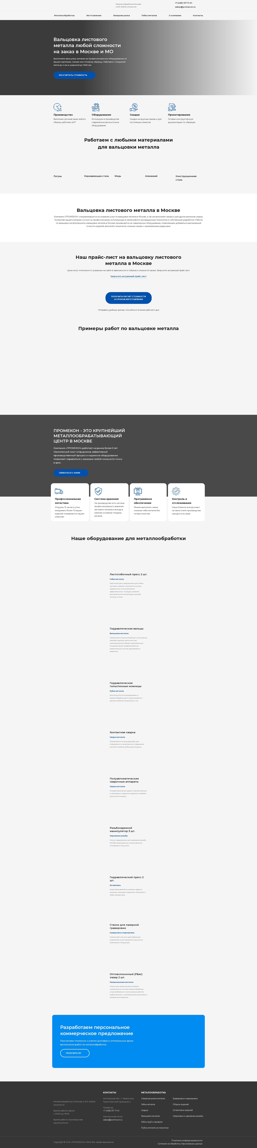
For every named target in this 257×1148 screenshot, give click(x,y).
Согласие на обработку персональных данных (180, 1144)
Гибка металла (149, 15)
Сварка (144, 1110)
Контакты (198, 15)
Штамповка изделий (183, 1110)
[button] (183, 3)
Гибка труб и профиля (151, 1122)
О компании (175, 15)
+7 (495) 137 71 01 (111, 1111)
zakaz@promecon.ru (112, 1120)
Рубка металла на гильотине (155, 1128)
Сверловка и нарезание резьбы (188, 1116)
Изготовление (93, 15)
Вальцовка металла (150, 1116)
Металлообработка (64, 15)
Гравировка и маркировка (185, 1098)
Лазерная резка (121, 15)
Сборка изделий (181, 1104)
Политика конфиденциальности (186, 1140)
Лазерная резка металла (153, 1098)
